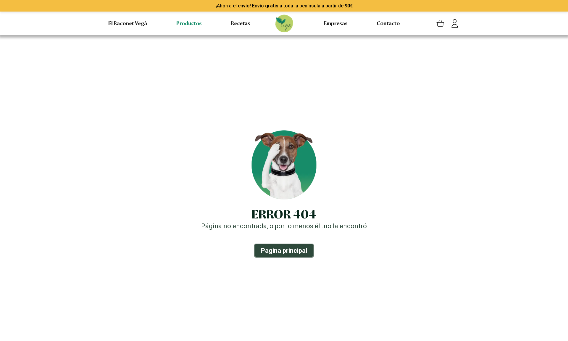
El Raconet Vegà (127, 23)
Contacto (388, 23)
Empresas (336, 23)
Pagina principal (284, 250)
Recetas (240, 23)
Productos (189, 23)
